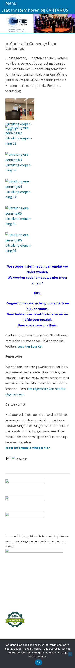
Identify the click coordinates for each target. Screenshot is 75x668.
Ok (38, 662)
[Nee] (70, 654)
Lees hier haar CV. (30, 346)
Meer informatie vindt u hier (27, 448)
